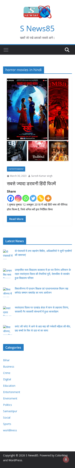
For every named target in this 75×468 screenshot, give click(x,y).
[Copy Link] (40, 198)
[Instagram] (18, 198)
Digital (7, 379)
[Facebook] (10, 198)
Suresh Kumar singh (41, 176)
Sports (7, 424)
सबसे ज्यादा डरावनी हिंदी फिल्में (31, 183)
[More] (48, 198)
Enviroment (10, 398)
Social (6, 417)
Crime (6, 373)
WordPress (15, 460)
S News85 (37, 28)
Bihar (6, 360)
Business (8, 366)
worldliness (10, 430)
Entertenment (16, 169)
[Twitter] (33, 198)
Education (9, 385)
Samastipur (10, 411)
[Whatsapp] (25, 198)
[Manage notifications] (66, 459)
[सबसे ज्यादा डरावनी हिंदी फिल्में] (37, 120)
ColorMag (61, 455)
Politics (7, 405)
